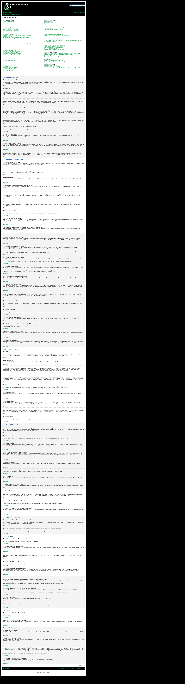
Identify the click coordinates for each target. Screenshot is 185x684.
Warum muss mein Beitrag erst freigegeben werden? (12, 59)
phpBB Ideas (58, 639)
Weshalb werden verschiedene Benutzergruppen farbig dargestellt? (56, 27)
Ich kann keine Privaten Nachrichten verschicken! (53, 33)
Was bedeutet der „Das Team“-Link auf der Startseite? (53, 29)
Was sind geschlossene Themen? (9, 71)
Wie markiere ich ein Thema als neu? (9, 60)
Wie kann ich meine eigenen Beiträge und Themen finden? (54, 49)
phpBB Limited (73, 195)
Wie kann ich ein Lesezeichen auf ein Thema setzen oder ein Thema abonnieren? (58, 54)
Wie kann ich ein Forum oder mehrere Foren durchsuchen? (54, 45)
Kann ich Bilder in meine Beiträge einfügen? (10, 67)
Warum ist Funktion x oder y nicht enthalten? (52, 66)
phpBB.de (82, 195)
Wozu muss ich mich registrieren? (9, 21)
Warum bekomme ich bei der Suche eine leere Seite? (53, 47)
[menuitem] (10, 12)
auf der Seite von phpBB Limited (39, 633)
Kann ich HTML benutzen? (7, 65)
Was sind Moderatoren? (48, 22)
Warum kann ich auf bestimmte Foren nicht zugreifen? (12, 53)
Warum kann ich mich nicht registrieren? (10, 23)
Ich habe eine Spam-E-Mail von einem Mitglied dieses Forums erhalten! (56, 35)
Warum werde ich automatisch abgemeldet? (10, 29)
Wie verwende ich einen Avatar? (8, 40)
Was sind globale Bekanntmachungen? (9, 68)
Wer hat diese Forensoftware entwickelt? (51, 65)
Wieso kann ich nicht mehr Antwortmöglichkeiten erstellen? (13, 51)
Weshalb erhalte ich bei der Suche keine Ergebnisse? (53, 46)
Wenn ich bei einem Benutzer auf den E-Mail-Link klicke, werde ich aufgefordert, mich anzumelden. (20, 43)
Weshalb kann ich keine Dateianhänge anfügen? (11, 54)
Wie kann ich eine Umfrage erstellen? (9, 50)
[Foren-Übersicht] (7, 6)
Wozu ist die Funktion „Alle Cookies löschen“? (11, 30)
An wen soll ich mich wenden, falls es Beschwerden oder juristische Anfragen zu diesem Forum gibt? (62, 67)
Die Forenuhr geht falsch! (7, 36)
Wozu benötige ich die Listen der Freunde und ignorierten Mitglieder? (56, 39)
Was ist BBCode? (6, 64)
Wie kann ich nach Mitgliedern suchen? (51, 48)
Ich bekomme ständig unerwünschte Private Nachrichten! (54, 34)
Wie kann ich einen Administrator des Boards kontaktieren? (54, 68)
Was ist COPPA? (6, 22)
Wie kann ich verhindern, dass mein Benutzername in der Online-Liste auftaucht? (17, 35)
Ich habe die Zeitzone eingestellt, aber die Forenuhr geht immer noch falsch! (16, 37)
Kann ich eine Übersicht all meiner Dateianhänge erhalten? (54, 61)
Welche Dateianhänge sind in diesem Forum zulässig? (53, 60)
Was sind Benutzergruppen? (49, 23)
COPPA (67, 108)
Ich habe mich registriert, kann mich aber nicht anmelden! (13, 24)
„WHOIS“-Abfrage (8, 648)
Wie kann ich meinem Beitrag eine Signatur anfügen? (12, 49)
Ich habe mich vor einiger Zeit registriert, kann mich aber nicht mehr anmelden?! (17, 27)
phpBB (40, 671)
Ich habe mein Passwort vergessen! (9, 28)
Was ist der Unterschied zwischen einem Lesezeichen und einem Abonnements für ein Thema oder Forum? (63, 53)
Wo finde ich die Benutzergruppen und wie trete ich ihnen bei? (55, 24)
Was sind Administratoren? (49, 21)
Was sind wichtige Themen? (8, 70)
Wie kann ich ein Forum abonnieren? (50, 55)
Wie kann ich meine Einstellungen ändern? (10, 34)
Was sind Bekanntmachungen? (8, 69)
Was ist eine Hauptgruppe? (49, 28)
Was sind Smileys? (6, 66)
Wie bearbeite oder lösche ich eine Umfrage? (10, 52)
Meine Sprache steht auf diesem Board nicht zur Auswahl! (13, 38)
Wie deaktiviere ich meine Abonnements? (51, 56)
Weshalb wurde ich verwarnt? (8, 55)
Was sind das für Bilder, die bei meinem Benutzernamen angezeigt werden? (16, 39)
